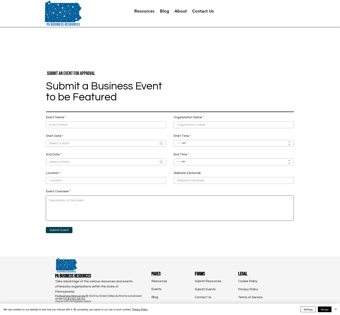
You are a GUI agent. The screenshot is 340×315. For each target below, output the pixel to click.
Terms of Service (250, 297)
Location (52, 173)
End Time (180, 154)
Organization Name (188, 117)
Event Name (55, 117)
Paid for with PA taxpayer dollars (73, 301)
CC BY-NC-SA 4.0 (74, 298)
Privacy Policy (248, 289)
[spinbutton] (231, 143)
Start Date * (56, 136)
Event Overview (57, 191)
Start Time (181, 136)
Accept (324, 309)
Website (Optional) (187, 173)
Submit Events (205, 289)
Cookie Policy (247, 281)
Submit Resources (208, 281)
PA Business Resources (70, 295)
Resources (159, 281)
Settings (308, 309)
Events (156, 289)
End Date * (56, 154)
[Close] (336, 309)
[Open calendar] (161, 143)
